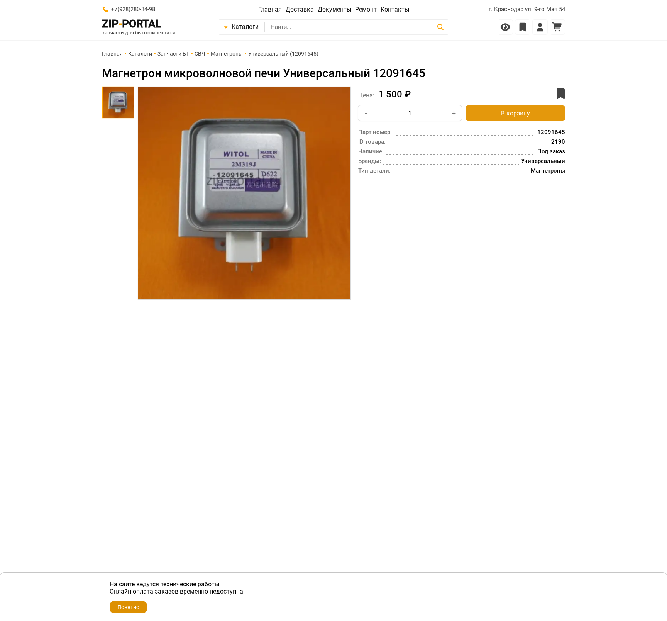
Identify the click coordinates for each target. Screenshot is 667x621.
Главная (270, 9)
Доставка (300, 9)
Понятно (128, 607)
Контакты (395, 9)
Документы (334, 9)
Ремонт (366, 9)
